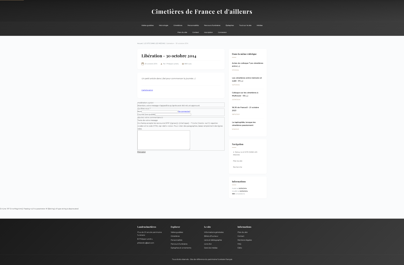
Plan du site (182, 32)
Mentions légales (245, 240)
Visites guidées (147, 25)
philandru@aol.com (145, 243)
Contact (195, 32)
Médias (260, 25)
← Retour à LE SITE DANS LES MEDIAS (245, 153)
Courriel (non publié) (146, 114)
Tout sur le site (245, 25)
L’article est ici (147, 90)
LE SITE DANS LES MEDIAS (154, 43)
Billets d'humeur (211, 236)
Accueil (140, 43)
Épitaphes (230, 25)
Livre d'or (208, 244)
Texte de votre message (148, 120)
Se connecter (184, 111)
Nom (140, 111)
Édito (240, 248)
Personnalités (193, 25)
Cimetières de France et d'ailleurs (202, 11)
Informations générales (214, 232)
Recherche (237, 167)
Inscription (208, 32)
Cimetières (177, 25)
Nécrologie (163, 25)
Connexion (222, 32)
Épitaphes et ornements (181, 248)
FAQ (239, 244)
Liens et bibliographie (213, 240)
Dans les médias (210, 248)
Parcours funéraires (212, 25)
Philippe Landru (172, 64)
